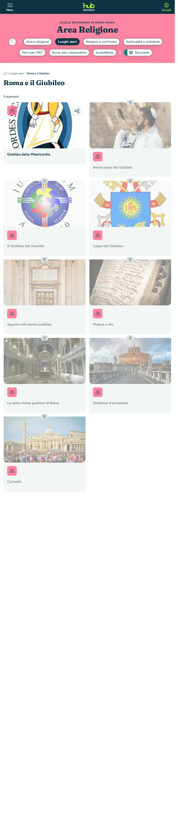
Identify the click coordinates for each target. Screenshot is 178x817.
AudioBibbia (105, 53)
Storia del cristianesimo (69, 53)
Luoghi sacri (67, 42)
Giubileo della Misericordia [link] (28, 154)
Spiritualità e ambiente (143, 42)
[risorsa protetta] (130, 139)
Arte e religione (37, 42)
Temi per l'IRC (32, 53)
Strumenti (142, 53)
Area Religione (87, 29)
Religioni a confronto (101, 42)
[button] (77, 111)
